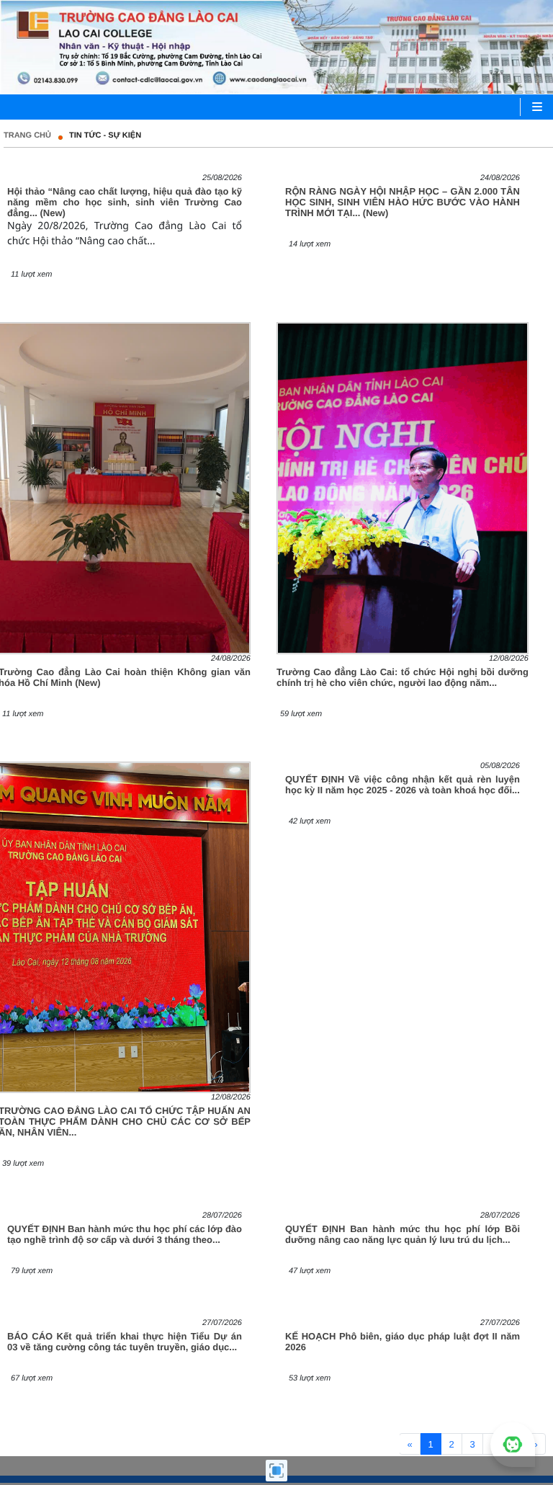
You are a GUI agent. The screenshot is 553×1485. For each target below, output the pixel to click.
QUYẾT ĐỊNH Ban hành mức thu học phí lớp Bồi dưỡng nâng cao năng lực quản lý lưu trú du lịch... (402, 1234)
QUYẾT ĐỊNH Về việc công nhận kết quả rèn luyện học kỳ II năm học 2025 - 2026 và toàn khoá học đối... (402, 784)
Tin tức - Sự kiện (105, 135)
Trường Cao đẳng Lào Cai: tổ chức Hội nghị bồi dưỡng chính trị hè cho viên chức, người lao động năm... (402, 677)
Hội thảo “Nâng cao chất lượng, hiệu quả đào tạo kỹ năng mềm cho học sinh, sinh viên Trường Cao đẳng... (124, 202)
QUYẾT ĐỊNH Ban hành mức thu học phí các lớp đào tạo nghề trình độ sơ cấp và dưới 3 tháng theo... (124, 1234)
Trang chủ (27, 135)
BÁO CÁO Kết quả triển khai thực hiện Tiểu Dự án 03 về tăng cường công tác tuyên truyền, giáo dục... (124, 1341)
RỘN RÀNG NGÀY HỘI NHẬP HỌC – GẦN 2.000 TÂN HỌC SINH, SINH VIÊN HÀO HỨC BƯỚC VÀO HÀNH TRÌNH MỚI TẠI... (402, 202)
